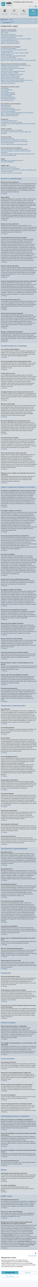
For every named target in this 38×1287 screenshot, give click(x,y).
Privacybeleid (32, 1256)
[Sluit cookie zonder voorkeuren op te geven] (35, 1253)
